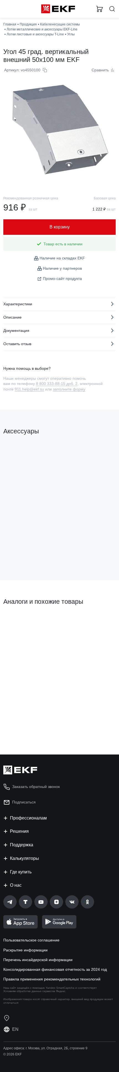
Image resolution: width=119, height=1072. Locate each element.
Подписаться (24, 802)
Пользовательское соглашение (31, 940)
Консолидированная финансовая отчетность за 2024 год (55, 969)
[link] (10, 902)
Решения (19, 831)
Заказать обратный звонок (36, 786)
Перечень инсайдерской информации (38, 959)
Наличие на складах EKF (62, 258)
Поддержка (21, 844)
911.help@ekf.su (29, 389)
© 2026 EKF (12, 1054)
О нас (16, 885)
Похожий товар (19, 620)
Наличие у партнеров (62, 268)
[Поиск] (112, 9)
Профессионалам (28, 818)
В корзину (25, 553)
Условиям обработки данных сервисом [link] (29, 991)
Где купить (21, 872)
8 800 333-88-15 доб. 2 (56, 383)
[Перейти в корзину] (99, 8)
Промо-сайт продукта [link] (62, 278)
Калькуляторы (24, 858)
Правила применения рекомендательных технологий (51, 979)
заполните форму (69, 389)
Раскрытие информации (25, 950)
